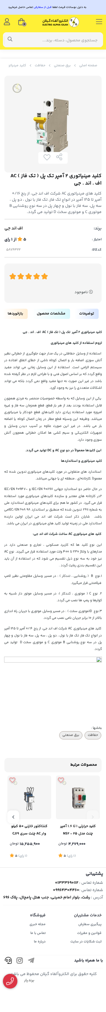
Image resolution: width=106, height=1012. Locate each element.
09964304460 (66, 890)
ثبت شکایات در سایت (86, 942)
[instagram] (19, 962)
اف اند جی (13, 228)
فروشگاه (38, 915)
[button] (93, 816)
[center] (10, 39)
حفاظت (40, 65)
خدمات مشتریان (88, 915)
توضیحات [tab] (86, 314)
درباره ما (40, 942)
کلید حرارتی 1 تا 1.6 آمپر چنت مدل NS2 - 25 (78, 830)
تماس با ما (38, 933)
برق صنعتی (62, 65)
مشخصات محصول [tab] (51, 314)
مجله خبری (37, 924)
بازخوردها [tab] (15, 314)
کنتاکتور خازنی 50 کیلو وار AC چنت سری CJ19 (29, 830)
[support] (8, 962)
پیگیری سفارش (90, 924)
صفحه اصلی (88, 65)
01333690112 (66, 883)
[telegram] (31, 962)
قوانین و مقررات (89, 933)
